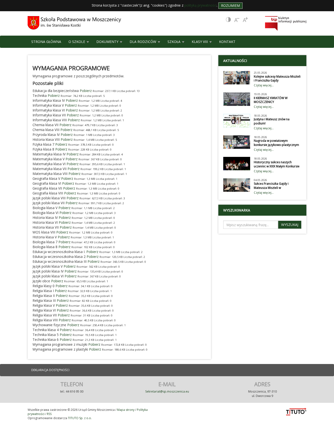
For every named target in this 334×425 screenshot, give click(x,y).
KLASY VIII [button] (200, 41)
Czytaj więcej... (264, 85)
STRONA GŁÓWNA (46, 41)
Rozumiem (230, 5)
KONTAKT (227, 41)
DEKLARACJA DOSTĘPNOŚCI (50, 370)
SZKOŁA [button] (174, 41)
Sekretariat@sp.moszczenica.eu (167, 391)
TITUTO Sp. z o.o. (79, 418)
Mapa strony (125, 410)
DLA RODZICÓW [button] (143, 41)
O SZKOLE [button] (77, 41)
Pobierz (86, 90)
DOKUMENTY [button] (107, 41)
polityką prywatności (200, 5)
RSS (49, 414)
